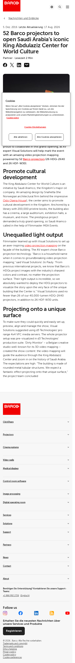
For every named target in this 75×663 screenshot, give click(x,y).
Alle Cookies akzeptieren (49, 137)
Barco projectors (34, 159)
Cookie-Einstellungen (35, 127)
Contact (7, 566)
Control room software (14, 481)
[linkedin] (19, 65)
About (6, 578)
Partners (7, 545)
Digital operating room (14, 502)
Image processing (11, 494)
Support (7, 532)
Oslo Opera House (14, 200)
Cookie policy (12, 118)
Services (7, 515)
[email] (26, 65)
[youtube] (67, 613)
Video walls (8, 460)
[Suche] (60, 7)
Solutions (7, 523)
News (5, 557)
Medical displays (10, 468)
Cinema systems (11, 447)
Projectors (8, 434)
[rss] (52, 613)
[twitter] (12, 65)
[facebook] (5, 65)
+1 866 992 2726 (16, 595)
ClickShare (8, 422)
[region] (36, 119)
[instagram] (5, 613)
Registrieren (14, 630)
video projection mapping (41, 245)
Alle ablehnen (20, 137)
